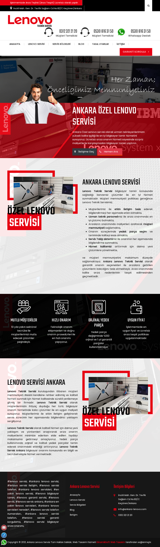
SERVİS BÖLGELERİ (61, 44)
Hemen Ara (110, 151)
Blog (72, 509)
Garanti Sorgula (135, 52)
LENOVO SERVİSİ (36, 44)
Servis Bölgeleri (78, 504)
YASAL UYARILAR (100, 44)
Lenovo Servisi (77, 499)
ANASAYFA (14, 44)
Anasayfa (75, 494)
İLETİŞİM (121, 44)
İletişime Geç (85, 151)
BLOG (81, 44)
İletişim (74, 514)
